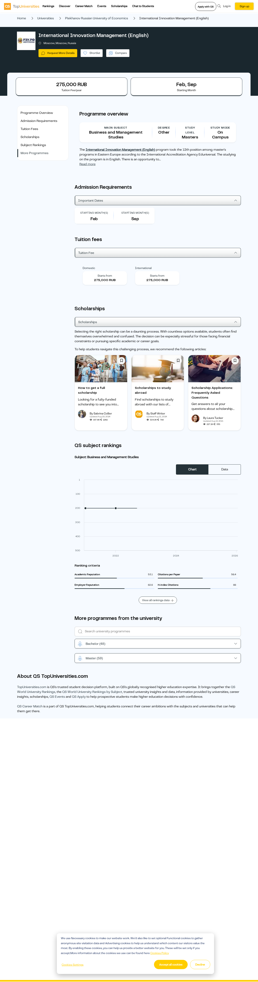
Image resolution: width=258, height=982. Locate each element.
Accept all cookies (170, 964)
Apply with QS (206, 6)
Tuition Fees (29, 129)
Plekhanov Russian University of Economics (96, 18)
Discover (64, 6)
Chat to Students (143, 6)
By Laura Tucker (213, 418)
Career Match (84, 6)
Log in (227, 6)
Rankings (48, 6)
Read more (87, 164)
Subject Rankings (33, 145)
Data (224, 469)
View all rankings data (156, 600)
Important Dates (90, 201)
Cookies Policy (159, 953)
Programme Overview (37, 113)
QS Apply (79, 697)
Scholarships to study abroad (153, 390)
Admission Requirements (39, 121)
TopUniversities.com (31, 687)
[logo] (21, 6)
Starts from (105, 275)
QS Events (57, 697)
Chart (192, 469)
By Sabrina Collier (101, 413)
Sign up (244, 6)
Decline (200, 964)
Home (21, 18)
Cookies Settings (72, 965)
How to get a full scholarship (91, 390)
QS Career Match (30, 706)
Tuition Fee (86, 253)
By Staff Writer (156, 413)
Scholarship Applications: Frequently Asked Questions (212, 393)
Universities (45, 18)
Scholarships (119, 6)
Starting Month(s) (94, 212)
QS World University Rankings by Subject (92, 692)
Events (101, 6)
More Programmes (34, 153)
